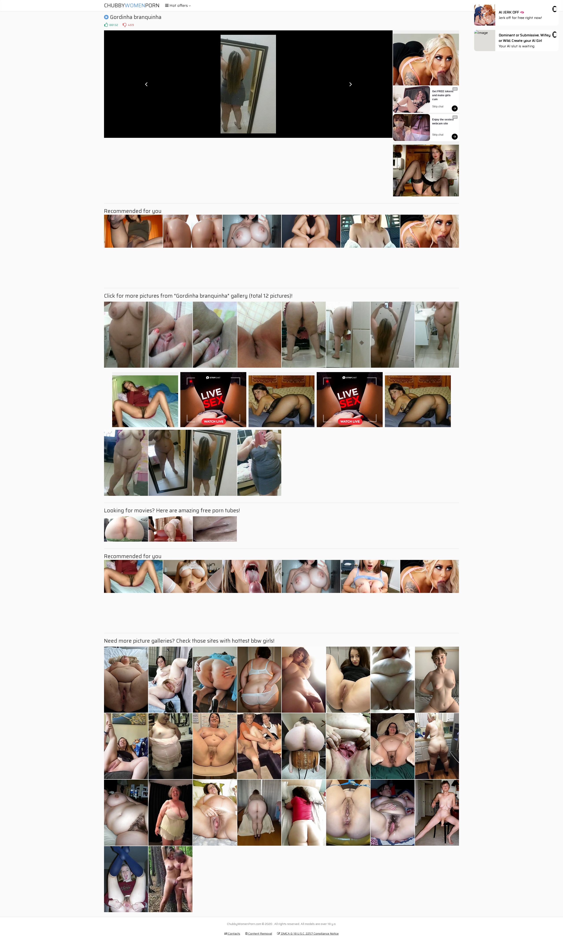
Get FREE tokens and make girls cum (443, 95)
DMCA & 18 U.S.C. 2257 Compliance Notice (309, 933)
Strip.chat (437, 106)
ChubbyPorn (131, 5)
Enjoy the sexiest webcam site (443, 121)
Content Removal (260, 933)
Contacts (233, 933)
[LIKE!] (106, 25)
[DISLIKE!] (124, 25)
